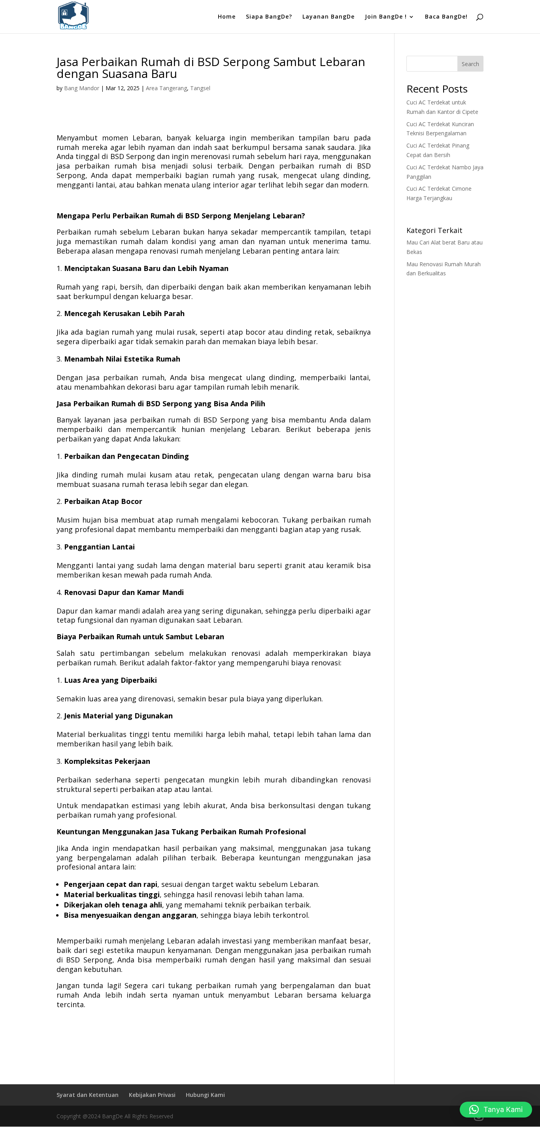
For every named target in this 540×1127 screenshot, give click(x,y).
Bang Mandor (81, 88)
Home (227, 17)
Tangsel (200, 88)
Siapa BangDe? (269, 17)
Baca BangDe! (446, 17)
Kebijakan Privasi (152, 1095)
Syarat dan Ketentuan (88, 1095)
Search (470, 64)
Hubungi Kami (205, 1095)
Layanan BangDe (328, 17)
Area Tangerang (166, 88)
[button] (496, 1110)
